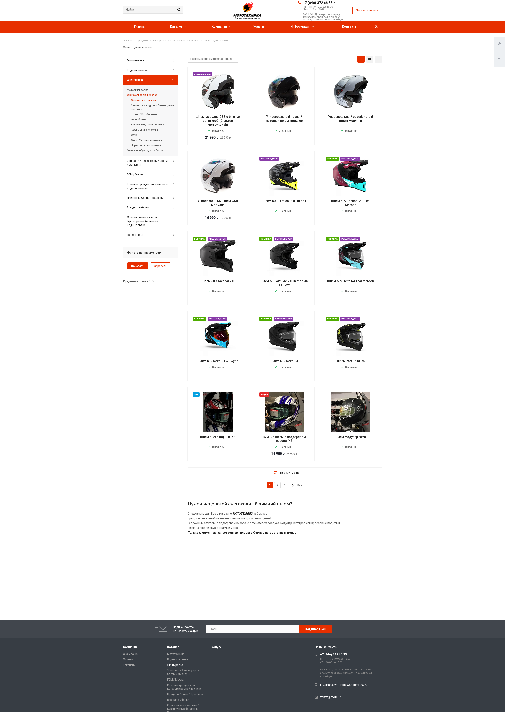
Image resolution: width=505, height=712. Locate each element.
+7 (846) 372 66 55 (317, 3)
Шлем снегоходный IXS (218, 437)
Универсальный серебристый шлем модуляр (350, 119)
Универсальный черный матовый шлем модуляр (284, 119)
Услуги (258, 26)
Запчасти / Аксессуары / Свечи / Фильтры (147, 162)
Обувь (134, 134)
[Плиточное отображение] (361, 59)
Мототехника (135, 60)
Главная (140, 26)
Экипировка (135, 79)
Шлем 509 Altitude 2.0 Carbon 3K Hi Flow (284, 283)
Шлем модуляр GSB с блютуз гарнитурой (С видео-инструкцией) (218, 120)
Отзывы (128, 659)
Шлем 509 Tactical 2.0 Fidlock (284, 201)
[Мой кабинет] (376, 27)
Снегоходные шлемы (143, 100)
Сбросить (160, 266)
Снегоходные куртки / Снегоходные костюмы (152, 107)
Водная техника (137, 70)
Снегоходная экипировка (142, 94)
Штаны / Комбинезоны (144, 114)
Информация (300, 26)
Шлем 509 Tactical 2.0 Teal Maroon (350, 203)
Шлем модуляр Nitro (350, 437)
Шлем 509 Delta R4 (284, 361)
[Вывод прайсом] (378, 59)
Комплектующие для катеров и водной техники (147, 186)
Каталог (176, 26)
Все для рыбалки (138, 207)
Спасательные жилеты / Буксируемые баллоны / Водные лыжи (143, 221)
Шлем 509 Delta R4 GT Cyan (217, 361)
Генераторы (135, 234)
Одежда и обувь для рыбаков (145, 150)
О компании (130, 653)
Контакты (349, 26)
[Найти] (178, 10)
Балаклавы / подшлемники (147, 124)
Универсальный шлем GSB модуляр (218, 203)
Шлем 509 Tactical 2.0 (218, 281)
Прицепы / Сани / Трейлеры (145, 197)
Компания (220, 26)
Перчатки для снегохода (146, 145)
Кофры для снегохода (144, 129)
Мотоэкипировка (137, 89)
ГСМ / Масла (135, 174)
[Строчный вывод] (369, 59)
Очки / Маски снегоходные (147, 140)
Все (299, 485)
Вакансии (129, 665)
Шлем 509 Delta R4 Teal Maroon (350, 281)
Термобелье (138, 119)
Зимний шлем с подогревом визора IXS (284, 439)
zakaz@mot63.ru (331, 697)
